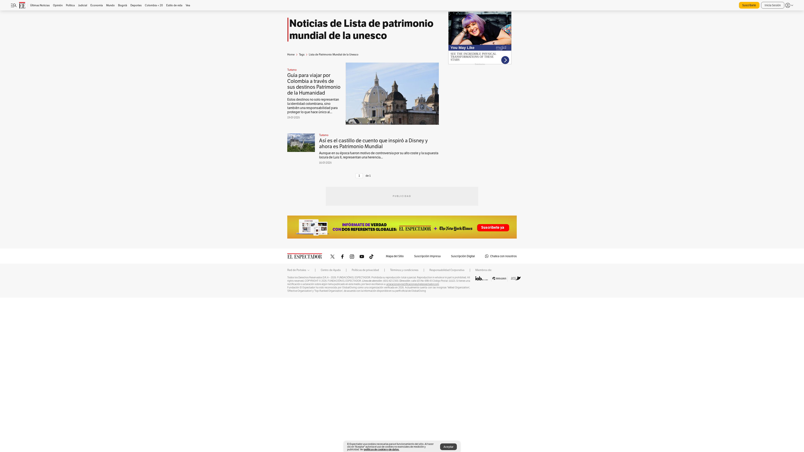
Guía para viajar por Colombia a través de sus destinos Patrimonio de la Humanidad (313, 84)
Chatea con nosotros (503, 256)
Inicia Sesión (773, 5)
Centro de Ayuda (331, 270)
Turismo (292, 70)
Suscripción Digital (463, 256)
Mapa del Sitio (395, 256)
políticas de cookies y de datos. (381, 449)
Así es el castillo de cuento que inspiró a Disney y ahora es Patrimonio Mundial (373, 143)
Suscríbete (749, 5)
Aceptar (448, 447)
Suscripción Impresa (427, 256)
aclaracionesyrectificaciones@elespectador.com (412, 284)
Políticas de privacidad (365, 270)
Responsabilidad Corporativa (446, 270)
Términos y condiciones (404, 270)
